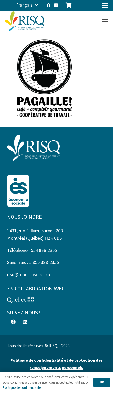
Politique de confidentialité (22, 387)
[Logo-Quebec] (56, 300)
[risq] (24, 21)
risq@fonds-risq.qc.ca (28, 274)
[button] (27, 5)
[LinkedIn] (56, 5)
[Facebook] (48, 5)
